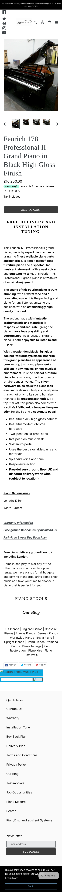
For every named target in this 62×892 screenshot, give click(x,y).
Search (11, 811)
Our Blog (12, 774)
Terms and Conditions (22, 755)
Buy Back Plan (16, 736)
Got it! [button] (31, 886)
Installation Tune (18, 727)
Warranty (12, 718)
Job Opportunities (19, 792)
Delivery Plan (15, 746)
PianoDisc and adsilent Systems (29, 820)
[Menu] (56, 22)
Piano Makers (16, 802)
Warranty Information (18, 522)
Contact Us (14, 709)
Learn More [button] (11, 878)
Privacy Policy (16, 764)
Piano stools (31, 598)
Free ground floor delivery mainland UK (30, 530)
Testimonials (15, 783)
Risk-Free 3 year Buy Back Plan (25, 537)
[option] (16, 124)
